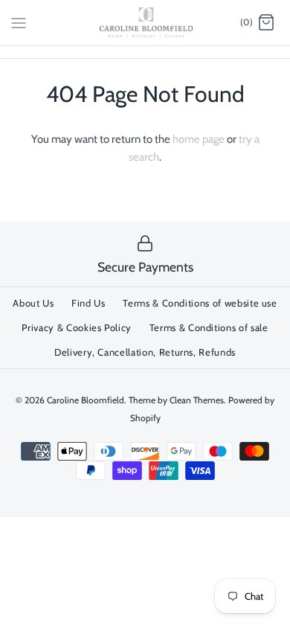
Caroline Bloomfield (85, 400)
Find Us (88, 303)
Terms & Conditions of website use (200, 303)
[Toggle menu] (18, 22)
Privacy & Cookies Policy (77, 327)
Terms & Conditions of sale (208, 327)
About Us (33, 303)
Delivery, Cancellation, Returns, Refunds (145, 352)
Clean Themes (197, 400)
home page (199, 139)
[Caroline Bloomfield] (145, 22)
